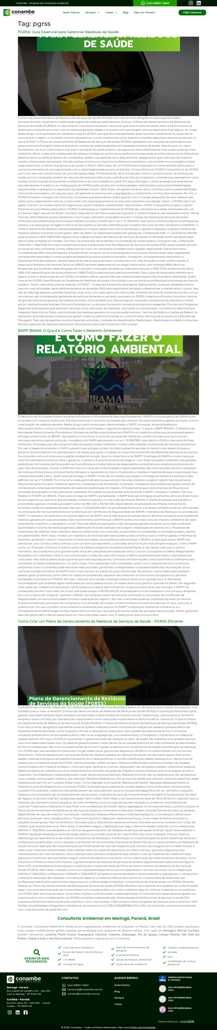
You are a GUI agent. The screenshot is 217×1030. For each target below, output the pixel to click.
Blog (125, 12)
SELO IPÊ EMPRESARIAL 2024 (180, 989)
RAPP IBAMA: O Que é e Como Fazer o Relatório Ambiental (70, 330)
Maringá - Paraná (17, 987)
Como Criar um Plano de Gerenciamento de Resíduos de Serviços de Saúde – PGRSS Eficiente (100, 621)
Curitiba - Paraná (18, 999)
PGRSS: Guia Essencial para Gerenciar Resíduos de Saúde (68, 32)
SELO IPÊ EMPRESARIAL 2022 (180, 1009)
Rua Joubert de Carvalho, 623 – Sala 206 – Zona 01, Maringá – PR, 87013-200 (29, 992)
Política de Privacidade (142, 1027)
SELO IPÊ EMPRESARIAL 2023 (180, 999)
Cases (109, 12)
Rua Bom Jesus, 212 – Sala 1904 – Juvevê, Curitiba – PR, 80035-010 (28, 1004)
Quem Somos (71, 12)
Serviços (90, 12)
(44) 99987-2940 (157, 3)
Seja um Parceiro (144, 12)
